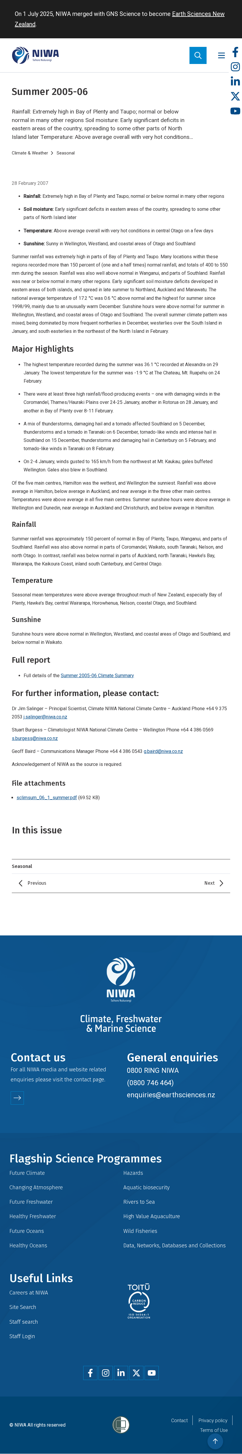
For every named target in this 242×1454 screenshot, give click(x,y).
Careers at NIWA (28, 1292)
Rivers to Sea (139, 1201)
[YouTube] (235, 111)
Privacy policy (213, 1420)
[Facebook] (235, 52)
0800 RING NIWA (153, 1070)
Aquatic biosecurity (146, 1187)
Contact (179, 1420)
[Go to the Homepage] (35, 55)
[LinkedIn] (235, 81)
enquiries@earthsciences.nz (171, 1095)
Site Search (22, 1307)
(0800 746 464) (150, 1083)
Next (209, 883)
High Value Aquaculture (151, 1216)
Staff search (23, 1321)
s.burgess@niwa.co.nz (35, 738)
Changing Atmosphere (36, 1187)
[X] (235, 96)
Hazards (133, 1173)
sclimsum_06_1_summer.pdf (47, 797)
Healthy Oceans (28, 1245)
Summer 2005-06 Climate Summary (97, 675)
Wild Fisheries (140, 1231)
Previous (36, 883)
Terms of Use (214, 1430)
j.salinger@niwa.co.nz (45, 717)
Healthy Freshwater (32, 1216)
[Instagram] (235, 67)
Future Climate (27, 1173)
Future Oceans (26, 1231)
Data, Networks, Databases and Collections (174, 1245)
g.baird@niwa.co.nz (163, 751)
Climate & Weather (30, 153)
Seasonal (66, 153)
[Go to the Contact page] (17, 1098)
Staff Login (22, 1336)
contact (82, 1079)
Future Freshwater (31, 1201)
